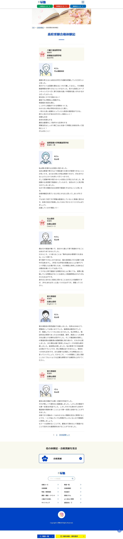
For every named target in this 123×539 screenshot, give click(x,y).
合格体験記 (40, 27)
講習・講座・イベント (48, 495)
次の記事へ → (64, 435)
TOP (33, 27)
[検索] (73, 478)
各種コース (45, 485)
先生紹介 (67, 492)
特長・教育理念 (46, 492)
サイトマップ (46, 503)
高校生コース (77, 6)
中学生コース (60, 6)
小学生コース (44, 6)
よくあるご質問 (69, 499)
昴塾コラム (67, 495)
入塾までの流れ (46, 499)
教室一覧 (67, 485)
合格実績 (44, 488)
